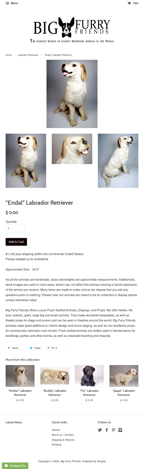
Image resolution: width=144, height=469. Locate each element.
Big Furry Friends (71, 461)
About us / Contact (63, 434)
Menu (14, 3)
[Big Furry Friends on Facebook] (107, 430)
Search (56, 430)
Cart (135, 3)
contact (20, 259)
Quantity (11, 221)
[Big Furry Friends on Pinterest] (113, 430)
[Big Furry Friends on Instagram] (120, 430)
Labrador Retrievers (28, 54)
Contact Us (16, 465)
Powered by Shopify (94, 461)
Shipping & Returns (63, 440)
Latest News (14, 422)
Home (9, 54)
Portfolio (57, 444)
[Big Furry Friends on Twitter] (100, 430)
